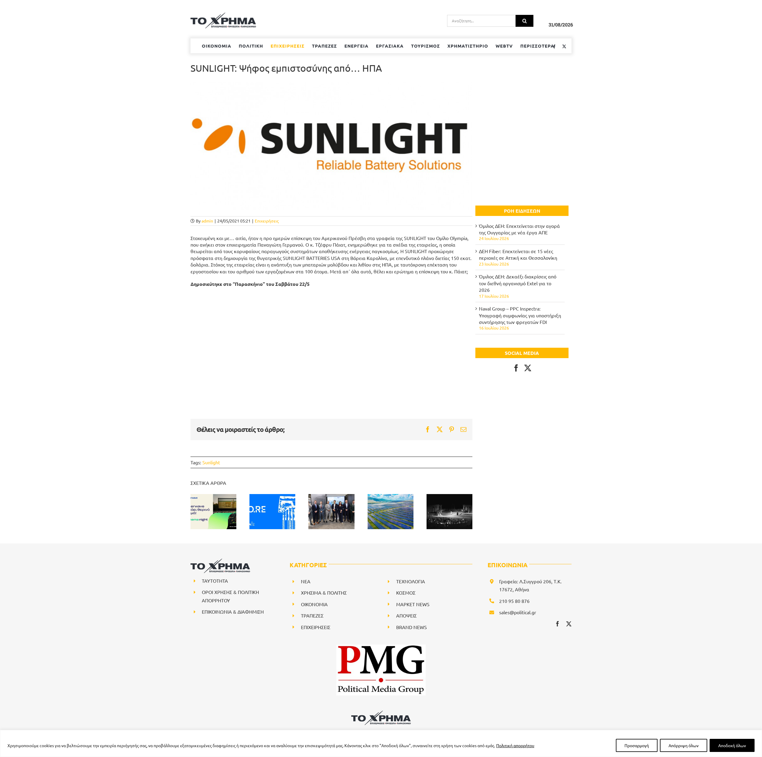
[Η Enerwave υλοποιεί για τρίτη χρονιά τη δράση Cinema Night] (213, 511)
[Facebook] (516, 368)
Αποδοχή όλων (732, 745)
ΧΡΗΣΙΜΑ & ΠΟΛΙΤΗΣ (324, 592)
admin (207, 220)
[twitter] (569, 623)
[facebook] (557, 623)
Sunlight (211, 462)
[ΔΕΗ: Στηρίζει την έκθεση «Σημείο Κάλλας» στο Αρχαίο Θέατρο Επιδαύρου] (449, 511)
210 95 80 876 (514, 601)
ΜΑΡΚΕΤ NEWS (413, 604)
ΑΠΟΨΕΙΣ (406, 615)
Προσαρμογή (636, 745)
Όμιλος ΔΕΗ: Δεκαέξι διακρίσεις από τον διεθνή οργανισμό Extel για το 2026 (517, 283)
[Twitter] (527, 368)
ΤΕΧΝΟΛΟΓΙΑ (410, 581)
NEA (305, 581)
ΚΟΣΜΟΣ (406, 592)
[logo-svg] (381, 713)
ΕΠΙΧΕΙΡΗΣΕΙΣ (315, 627)
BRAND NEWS (411, 627)
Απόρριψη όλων (684, 745)
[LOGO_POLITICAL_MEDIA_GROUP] (381, 647)
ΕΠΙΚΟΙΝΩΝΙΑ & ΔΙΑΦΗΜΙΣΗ (233, 612)
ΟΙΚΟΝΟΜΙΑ (314, 604)
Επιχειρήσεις (267, 220)
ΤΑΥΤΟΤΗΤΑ (215, 581)
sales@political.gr (517, 612)
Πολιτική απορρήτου (515, 745)
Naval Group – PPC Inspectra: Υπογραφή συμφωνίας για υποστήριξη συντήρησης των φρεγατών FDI (520, 315)
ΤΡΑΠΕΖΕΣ (312, 615)
